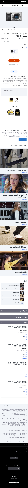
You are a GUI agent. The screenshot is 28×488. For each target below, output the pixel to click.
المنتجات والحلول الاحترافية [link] (18, 465)
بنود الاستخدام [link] (14, 476)
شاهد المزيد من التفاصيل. (9, 93)
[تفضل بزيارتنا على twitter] (12, 468)
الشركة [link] (10, 465)
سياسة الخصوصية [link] (14, 478)
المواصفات (12, 30)
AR (12, 458)
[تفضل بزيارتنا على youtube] (18, 468)
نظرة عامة (25, 30)
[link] (23, 139)
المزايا (19, 30)
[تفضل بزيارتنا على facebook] (15, 468)
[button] (14, 27)
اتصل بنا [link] (6, 465)
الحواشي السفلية (5, 406)
